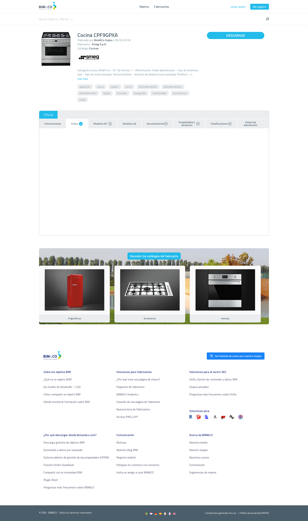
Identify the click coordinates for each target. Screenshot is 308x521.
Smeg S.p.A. (99, 44)
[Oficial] (48, 115)
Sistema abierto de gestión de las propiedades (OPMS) (76, 457)
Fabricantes (161, 6)
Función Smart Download (58, 465)
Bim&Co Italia (103, 40)
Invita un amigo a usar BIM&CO (135, 472)
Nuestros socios (199, 457)
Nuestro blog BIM (127, 450)
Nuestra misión (198, 442)
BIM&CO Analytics (127, 394)
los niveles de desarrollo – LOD (62, 387)
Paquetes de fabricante (130, 387)
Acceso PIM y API (127, 417)
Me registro (259, 7)
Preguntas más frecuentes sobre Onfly (213, 394)
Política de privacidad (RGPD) (254, 513)
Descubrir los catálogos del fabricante (154, 256)
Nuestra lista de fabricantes (133, 409)
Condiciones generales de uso (220, 513)
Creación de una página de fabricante (138, 402)
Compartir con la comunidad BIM (62, 472)
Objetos (144, 6)
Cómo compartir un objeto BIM (61, 394)
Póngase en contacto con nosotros (137, 465)
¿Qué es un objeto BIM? (57, 379)
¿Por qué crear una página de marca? (138, 379)
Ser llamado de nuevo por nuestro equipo (238, 356)
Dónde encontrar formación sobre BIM (66, 402)
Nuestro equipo (198, 450)
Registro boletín (126, 457)
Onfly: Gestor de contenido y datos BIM (213, 379)
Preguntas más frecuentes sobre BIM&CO (68, 487)
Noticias (121, 442)
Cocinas (94, 48)
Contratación (197, 465)
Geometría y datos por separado (63, 450)
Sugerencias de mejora (202, 472)
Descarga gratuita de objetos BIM (63, 442)
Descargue (235, 35)
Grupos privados (199, 387)
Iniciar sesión (238, 7)
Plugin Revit (50, 480)
